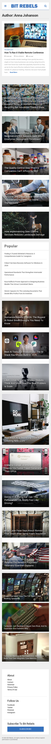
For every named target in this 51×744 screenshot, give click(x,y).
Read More (13, 72)
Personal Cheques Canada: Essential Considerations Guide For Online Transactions (23, 199)
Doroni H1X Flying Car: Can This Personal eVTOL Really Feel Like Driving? (21, 500)
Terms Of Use (12, 690)
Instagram (11, 712)
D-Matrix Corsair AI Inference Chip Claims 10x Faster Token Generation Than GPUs (23, 468)
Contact (10, 682)
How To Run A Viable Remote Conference (24, 52)
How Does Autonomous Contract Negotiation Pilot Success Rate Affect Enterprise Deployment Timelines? (24, 136)
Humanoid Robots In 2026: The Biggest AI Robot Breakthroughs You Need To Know (24, 320)
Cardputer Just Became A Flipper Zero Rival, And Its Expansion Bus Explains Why (25, 627)
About (9, 680)
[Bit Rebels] (23, 8)
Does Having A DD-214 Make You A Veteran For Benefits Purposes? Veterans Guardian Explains (22, 562)
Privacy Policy (12, 687)
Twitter (10, 707)
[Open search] (46, 4)
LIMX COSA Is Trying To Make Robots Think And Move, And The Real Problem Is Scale (25, 383)
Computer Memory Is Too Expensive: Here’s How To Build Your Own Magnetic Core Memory (25, 657)
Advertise (10, 685)
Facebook (11, 705)
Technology (8, 49)
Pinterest (10, 710)
